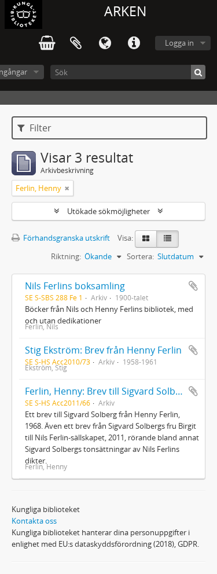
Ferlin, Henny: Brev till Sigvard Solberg (107, 391)
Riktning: (66, 256)
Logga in (179, 43)
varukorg (46, 43)
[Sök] (198, 72)
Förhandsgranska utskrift (65, 238)
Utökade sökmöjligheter (108, 211)
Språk (104, 43)
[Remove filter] (67, 188)
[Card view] (146, 239)
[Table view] (167, 239)
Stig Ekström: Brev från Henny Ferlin (103, 350)
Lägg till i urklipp (193, 286)
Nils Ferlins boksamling (75, 285)
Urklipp (75, 43)
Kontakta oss (34, 521)
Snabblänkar (133, 43)
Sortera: (140, 256)
